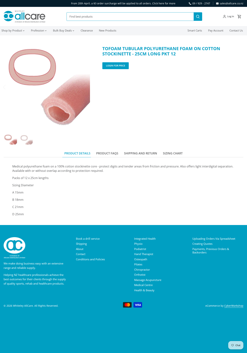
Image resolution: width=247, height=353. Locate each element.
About (79, 249)
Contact (80, 254)
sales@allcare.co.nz (231, 3)
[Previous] (9, 86)
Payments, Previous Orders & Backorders (210, 250)
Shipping (81, 243)
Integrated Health (145, 238)
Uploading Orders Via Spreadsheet (213, 238)
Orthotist (139, 274)
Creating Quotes (202, 243)
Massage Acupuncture (147, 280)
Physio (138, 243)
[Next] (88, 86)
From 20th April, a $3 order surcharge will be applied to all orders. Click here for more (123, 3)
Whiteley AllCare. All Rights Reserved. (35, 305)
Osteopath (140, 259)
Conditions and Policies (90, 259)
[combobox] (130, 16)
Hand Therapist (143, 254)
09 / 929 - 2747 (201, 3)
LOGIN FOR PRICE (115, 65)
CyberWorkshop (233, 305)
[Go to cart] (239, 17)
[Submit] (198, 16)
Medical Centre (143, 285)
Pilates (138, 264)
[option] (49, 87)
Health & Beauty (144, 290)
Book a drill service (88, 238)
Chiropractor (142, 269)
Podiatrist (140, 249)
